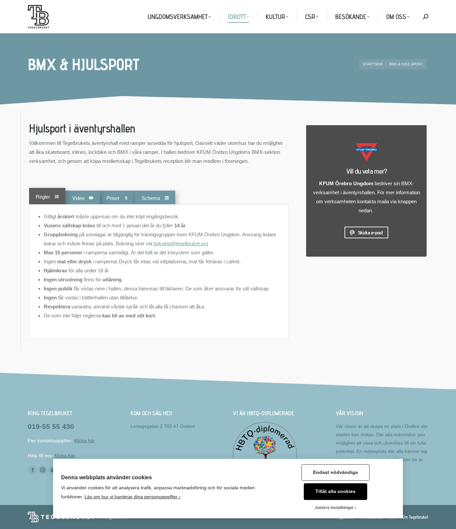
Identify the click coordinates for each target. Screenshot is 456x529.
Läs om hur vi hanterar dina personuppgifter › (132, 496)
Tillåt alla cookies (335, 491)
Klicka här (84, 440)
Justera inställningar (334, 507)
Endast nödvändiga (335, 472)
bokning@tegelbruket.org (181, 243)
